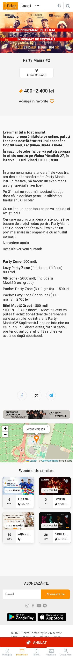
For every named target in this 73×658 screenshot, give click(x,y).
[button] (36, 439)
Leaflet (33, 460)
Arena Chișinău (36, 75)
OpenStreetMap (50, 460)
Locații (26, 6)
